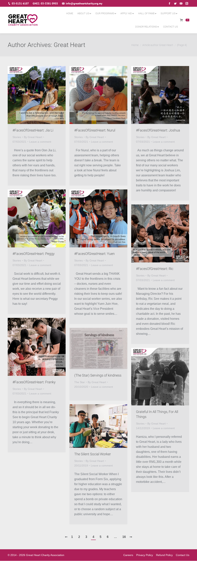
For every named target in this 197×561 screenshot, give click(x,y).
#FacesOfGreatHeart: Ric (154, 269)
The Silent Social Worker (92, 454)
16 (124, 536)
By (33, 137)
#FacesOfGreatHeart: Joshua (158, 130)
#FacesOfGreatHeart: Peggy (34, 254)
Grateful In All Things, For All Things (157, 414)
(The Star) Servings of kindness (97, 375)
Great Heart (69, 45)
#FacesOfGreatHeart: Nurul (94, 130)
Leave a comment (40, 141)
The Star (79, 382)
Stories (17, 137)
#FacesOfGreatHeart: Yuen (94, 254)
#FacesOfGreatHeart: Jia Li (33, 130)
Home (135, 45)
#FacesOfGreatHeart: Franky (34, 382)
